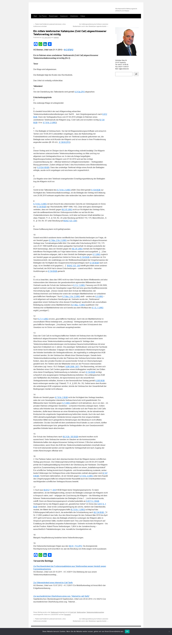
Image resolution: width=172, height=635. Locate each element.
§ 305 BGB (100, 381)
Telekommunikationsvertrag (95, 612)
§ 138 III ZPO (64, 142)
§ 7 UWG (66, 403)
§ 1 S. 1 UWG (79, 285)
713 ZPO (78, 546)
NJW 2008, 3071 (72, 367)
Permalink (67, 614)
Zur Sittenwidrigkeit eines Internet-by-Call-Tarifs (53, 583)
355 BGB (74, 437)
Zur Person (43, 16)
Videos (82, 16)
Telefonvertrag (81, 612)
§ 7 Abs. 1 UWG (78, 305)
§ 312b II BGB (43, 167)
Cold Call (73, 612)
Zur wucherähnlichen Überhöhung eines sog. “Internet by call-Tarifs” (61, 596)
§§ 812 (46, 490)
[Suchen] (136, 74)
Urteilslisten (74, 16)
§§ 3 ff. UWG (67, 210)
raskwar (56, 37)
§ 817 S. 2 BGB (92, 501)
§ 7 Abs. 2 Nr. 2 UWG (58, 240)
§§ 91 (71, 546)
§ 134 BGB (95, 190)
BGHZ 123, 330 (69, 221)
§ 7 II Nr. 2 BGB (61, 397)
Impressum (64, 16)
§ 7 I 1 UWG (43, 319)
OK (127, 631)
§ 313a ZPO (80, 92)
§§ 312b (66, 437)
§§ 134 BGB (99, 512)
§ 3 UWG (99, 296)
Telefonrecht (55, 612)
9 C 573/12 (68, 50)
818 (54, 490)
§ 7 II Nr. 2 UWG (49, 123)
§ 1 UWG (96, 254)
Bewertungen (53, 16)
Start (35, 16)
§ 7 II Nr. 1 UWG (78, 510)
